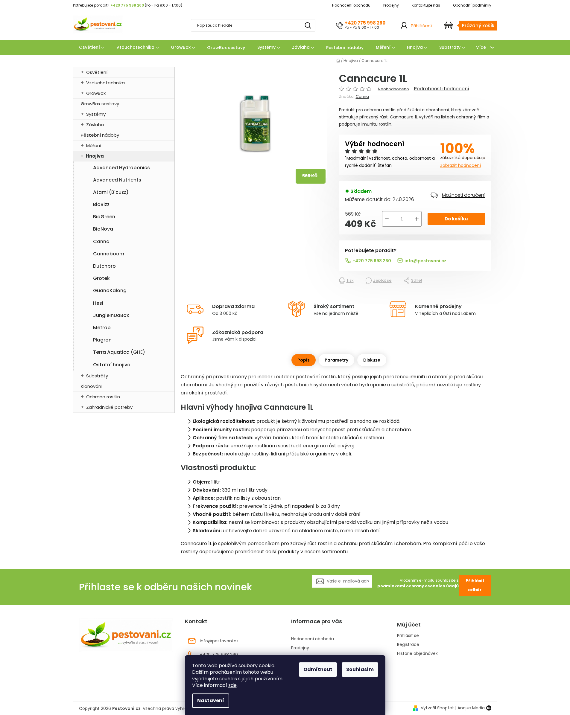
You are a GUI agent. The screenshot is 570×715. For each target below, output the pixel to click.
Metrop (102, 327)
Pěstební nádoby (100, 135)
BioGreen (104, 216)
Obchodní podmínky (472, 5)
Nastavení (210, 700)
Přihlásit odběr (475, 585)
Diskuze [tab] (371, 360)
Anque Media (471, 708)
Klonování (91, 386)
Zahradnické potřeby (109, 407)
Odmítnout (317, 669)
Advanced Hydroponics (121, 167)
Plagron (102, 339)
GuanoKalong (110, 290)
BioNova (103, 228)
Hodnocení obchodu (351, 5)
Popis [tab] (303, 360)
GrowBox (96, 93)
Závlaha (95, 124)
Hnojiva (95, 156)
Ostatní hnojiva (111, 364)
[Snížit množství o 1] (386, 218)
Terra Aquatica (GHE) (119, 352)
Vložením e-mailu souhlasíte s (418, 583)
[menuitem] (91, 47)
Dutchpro (104, 266)
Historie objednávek (417, 653)
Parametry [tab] (336, 360)
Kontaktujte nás (426, 5)
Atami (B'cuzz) (111, 192)
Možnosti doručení (463, 195)
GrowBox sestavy (100, 103)
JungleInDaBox (111, 315)
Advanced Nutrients (117, 179)
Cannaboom (108, 253)
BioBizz (101, 204)
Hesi (98, 303)
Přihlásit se (408, 635)
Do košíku (456, 219)
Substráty (97, 376)
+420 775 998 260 (365, 23)
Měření (93, 145)
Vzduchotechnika (105, 83)
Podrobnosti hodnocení (441, 89)
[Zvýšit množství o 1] (416, 218)
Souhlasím (360, 669)
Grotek (101, 278)
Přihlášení (421, 25)
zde (232, 685)
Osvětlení (96, 72)
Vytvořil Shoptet (437, 708)
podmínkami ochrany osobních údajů (418, 586)
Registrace (408, 644)
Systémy (96, 114)
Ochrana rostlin (103, 397)
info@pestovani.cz (425, 261)
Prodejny (391, 5)
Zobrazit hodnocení (460, 165)
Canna (101, 241)
